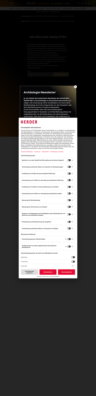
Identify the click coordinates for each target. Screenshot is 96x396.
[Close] (75, 86)
